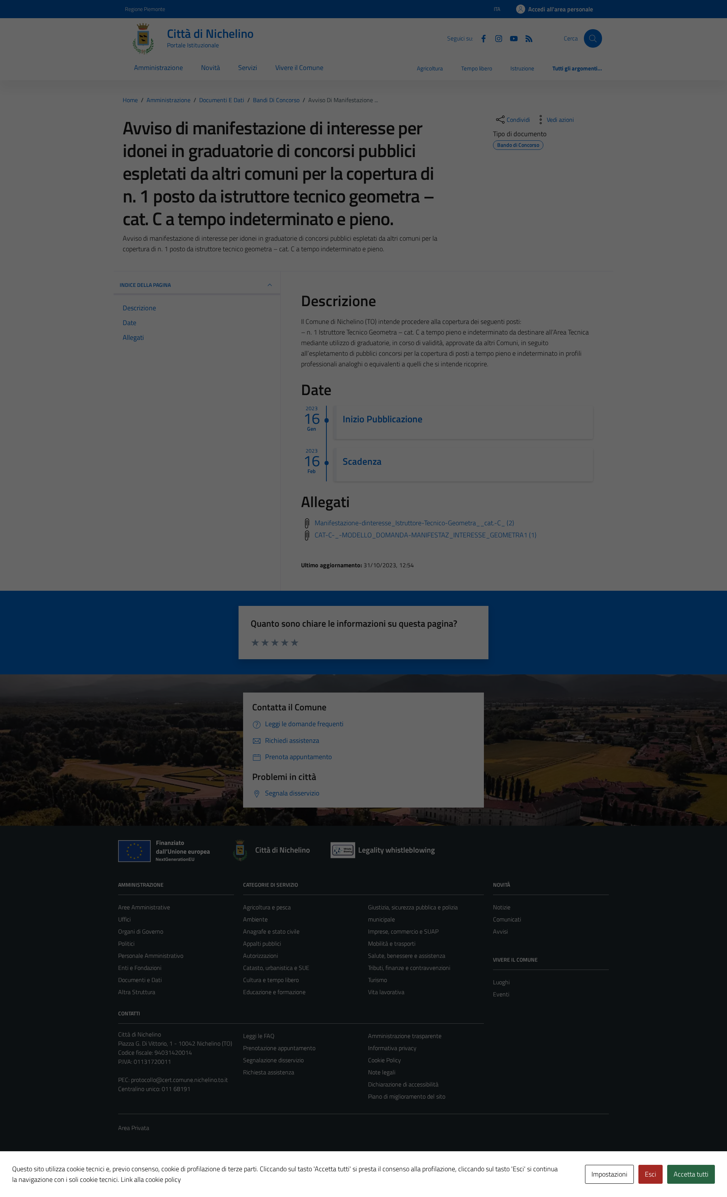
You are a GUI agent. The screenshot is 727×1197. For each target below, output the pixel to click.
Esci (650, 1174)
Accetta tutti (691, 1174)
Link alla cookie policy (151, 1179)
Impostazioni (609, 1174)
